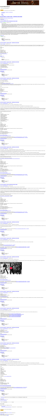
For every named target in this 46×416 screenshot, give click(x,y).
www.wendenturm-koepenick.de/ (3, 296)
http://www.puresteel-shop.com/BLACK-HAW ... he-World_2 (23, 247)
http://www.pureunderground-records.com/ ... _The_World (21, 137)
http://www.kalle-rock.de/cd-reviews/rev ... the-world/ (8, 245)
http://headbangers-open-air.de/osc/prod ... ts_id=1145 (7, 83)
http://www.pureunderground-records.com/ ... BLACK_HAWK (20, 174)
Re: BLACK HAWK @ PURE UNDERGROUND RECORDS (8, 184)
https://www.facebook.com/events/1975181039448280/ (18, 314)
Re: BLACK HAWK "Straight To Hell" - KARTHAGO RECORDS (9, 42)
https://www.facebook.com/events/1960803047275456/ (15, 313)
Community (7, 12)
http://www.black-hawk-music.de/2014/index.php (5, 385)
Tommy (1, 56)
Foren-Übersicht (3, 12)
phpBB (4, 414)
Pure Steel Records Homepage (3, 69)
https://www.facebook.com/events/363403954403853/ (15, 316)
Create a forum (1, 412)
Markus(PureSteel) (5, 63)
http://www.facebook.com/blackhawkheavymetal (5, 135)
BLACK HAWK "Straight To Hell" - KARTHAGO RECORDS (11, 16)
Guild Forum (10, 412)
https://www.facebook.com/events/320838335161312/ (15, 315)
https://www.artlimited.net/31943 (7, 376)
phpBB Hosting (6, 412)
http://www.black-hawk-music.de (3, 172)
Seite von (4, 399)
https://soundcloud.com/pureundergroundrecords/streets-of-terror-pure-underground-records (10, 158)
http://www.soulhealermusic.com (3, 53)
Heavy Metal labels (10, 12)
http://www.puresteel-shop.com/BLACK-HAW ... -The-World (22, 228)
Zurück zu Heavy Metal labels (3, 400)
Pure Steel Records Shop (3, 138)
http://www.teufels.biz (6, 331)
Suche (2, 14)
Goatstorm (4, 22)
